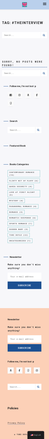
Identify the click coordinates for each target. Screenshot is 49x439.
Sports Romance (20, 223)
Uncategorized (20, 241)
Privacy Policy (16, 422)
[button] (44, 4)
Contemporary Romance (21, 173)
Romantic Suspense (22, 218)
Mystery (16, 201)
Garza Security (20, 186)
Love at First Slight (22, 193)
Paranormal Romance (23, 206)
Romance (16, 212)
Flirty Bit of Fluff (23, 181)
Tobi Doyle (18, 235)
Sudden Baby (18, 229)
